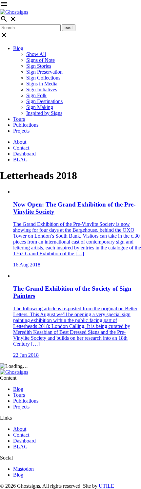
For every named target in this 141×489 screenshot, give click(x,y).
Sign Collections (43, 78)
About (19, 142)
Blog (18, 48)
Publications (25, 125)
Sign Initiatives (41, 89)
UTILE (106, 486)
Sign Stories (38, 66)
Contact (21, 148)
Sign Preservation (44, 72)
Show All (36, 54)
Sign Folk (36, 95)
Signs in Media (41, 83)
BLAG (20, 159)
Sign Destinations (44, 101)
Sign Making (39, 107)
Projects (21, 131)
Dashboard (24, 153)
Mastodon (23, 469)
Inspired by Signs (44, 113)
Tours (19, 119)
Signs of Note (40, 60)
